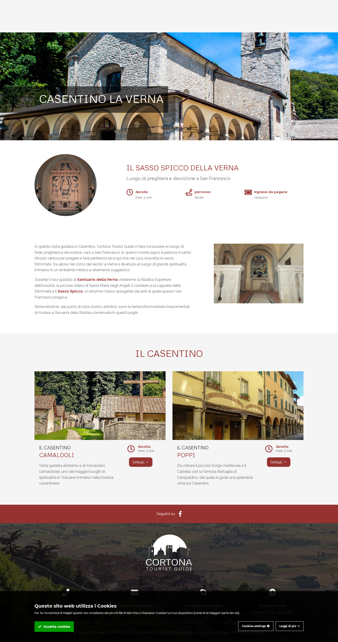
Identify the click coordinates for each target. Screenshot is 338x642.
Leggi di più (287, 626)
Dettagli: (139, 462)
